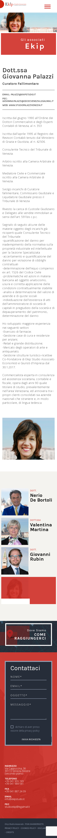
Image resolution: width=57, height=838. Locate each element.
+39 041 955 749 (14, 781)
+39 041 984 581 (14, 783)
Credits (10, 832)
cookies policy (28, 828)
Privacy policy (12, 828)
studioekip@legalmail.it (17, 806)
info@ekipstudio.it (15, 799)
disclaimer (43, 828)
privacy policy (32, 730)
